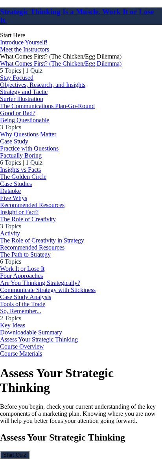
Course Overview (22, 346)
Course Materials (21, 353)
